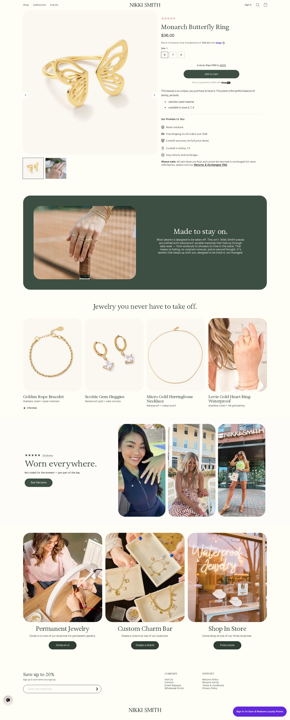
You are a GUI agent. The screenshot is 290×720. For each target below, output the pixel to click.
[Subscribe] (97, 689)
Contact (169, 682)
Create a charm (145, 645)
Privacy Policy (209, 688)
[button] (257, 5)
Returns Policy (210, 679)
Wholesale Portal (174, 688)
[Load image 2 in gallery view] (55, 168)
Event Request (173, 685)
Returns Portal (210, 682)
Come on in (62, 645)
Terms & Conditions (213, 685)
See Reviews (38, 482)
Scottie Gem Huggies (104, 397)
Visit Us (169, 679)
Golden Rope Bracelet (43, 397)
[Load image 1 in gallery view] (33, 168)
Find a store (227, 645)
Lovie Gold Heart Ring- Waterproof (230, 399)
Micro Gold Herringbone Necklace (170, 399)
